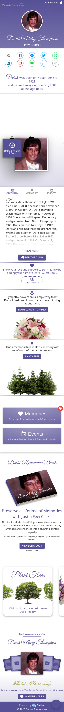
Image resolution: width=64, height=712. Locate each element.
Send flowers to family (32, 309)
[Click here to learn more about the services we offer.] (32, 684)
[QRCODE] (8, 55)
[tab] (12, 191)
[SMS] (32, 63)
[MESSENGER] (32, 55)
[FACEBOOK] (20, 55)
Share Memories (34, 696)
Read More (32, 251)
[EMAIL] (20, 63)
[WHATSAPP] (55, 55)
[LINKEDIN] (8, 63)
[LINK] (55, 63)
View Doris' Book (32, 546)
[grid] (32, 145)
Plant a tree (31, 356)
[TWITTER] (44, 55)
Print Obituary (34, 257)
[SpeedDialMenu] (56, 704)
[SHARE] (44, 63)
